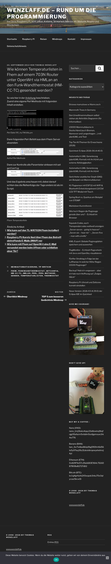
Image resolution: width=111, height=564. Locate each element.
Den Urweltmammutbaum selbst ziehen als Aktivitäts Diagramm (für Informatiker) (85, 118)
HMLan (27, 273)
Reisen (43, 39)
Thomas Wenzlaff (46, 65)
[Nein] (107, 557)
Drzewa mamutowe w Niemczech (84, 104)
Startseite (12, 39)
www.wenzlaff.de (77, 505)
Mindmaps (57, 39)
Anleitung (30, 98)
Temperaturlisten (32, 276)
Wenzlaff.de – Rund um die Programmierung (51, 13)
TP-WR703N (45, 267)
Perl (34, 273)
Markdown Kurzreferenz (80, 206)
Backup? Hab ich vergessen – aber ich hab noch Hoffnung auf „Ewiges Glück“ (85, 273)
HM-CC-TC (16, 273)
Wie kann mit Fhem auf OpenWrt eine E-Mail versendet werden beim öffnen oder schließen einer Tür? (32, 247)
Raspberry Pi (28, 39)
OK (56, 560)
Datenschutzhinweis (16, 46)
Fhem (14, 271)
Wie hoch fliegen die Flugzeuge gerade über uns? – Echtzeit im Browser (83, 214)
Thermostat (51, 276)
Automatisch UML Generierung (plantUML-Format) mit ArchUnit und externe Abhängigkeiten (86, 159)
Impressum (86, 39)
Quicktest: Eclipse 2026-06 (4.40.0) (86, 150)
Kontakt (71, 39)
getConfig (52, 271)
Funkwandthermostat (31, 271)
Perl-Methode (47, 273)
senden (15, 276)
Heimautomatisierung (24, 267)
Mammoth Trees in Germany (82, 110)
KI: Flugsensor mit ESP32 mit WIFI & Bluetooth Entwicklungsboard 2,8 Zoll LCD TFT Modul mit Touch (86, 188)
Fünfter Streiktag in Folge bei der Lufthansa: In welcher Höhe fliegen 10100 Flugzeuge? (85, 261)
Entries (53, 542)
